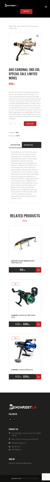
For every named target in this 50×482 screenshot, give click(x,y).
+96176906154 (16, 450)
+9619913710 (15, 447)
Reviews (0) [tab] (28, 145)
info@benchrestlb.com (18, 443)
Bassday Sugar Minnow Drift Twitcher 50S (23, 262)
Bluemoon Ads (16, 478)
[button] (37, 36)
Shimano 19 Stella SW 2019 (22, 370)
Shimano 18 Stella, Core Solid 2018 (23, 316)
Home (10, 26)
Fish (14, 26)
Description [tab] (15, 145)
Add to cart (30, 124)
